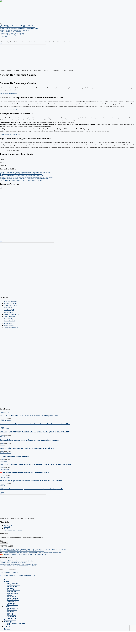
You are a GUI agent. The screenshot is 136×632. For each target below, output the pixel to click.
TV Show (16, 42)
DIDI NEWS (9, 325)
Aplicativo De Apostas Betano (8, 93)
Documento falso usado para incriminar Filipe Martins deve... (17, 27)
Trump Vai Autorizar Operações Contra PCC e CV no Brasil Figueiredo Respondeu (24, 178)
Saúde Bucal (11, 616)
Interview (10, 613)
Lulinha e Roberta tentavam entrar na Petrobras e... (14, 30)
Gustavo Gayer (12, 591)
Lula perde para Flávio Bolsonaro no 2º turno (13, 562)
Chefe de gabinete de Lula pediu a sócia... (12, 31)
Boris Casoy (9, 310)
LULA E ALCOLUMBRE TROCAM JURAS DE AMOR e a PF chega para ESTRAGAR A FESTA (35, 464)
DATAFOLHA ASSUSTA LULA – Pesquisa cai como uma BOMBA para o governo (29, 416)
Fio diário (10, 611)
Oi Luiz (9, 595)
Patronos (71, 42)
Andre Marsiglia (10, 301)
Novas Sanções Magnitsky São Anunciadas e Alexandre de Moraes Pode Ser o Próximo (25, 172)
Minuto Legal (11, 615)
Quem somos (37, 42)
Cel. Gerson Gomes (11, 314)
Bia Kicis (8, 307)
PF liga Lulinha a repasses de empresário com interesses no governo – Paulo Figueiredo (31, 489)
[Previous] (6, 24)
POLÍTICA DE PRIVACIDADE (16, 623)
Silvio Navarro (11, 601)
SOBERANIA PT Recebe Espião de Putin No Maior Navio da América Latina (22, 175)
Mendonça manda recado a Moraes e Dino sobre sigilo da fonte (18, 564)
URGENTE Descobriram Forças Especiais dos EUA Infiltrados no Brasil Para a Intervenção (26, 177)
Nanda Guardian (12, 593)
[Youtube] (3, 577)
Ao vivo (64, 42)
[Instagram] (2, 577)
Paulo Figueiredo (13, 600)
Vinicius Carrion (12, 605)
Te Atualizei (11, 603)
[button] (68, 158)
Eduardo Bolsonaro (11, 327)
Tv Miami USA (11, 618)
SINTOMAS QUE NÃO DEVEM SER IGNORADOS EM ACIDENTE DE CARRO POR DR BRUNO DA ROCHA (33, 549)
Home (3, 42)
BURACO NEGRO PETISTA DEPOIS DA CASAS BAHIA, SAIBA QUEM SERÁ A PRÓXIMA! (35, 432)
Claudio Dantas (9, 316)
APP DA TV (47, 42)
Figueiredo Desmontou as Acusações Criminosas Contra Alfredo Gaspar (21, 174)
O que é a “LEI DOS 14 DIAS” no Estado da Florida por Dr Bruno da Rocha (22, 551)
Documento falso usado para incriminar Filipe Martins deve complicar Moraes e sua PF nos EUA (35, 424)
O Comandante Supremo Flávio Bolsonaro (12, 33)
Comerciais (56, 42)
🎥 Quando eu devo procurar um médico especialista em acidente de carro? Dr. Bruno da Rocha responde (30, 552)
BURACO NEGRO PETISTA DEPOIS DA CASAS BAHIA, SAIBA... (20, 28)
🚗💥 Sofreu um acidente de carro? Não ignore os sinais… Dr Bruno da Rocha (23, 554)
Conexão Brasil (9, 321)
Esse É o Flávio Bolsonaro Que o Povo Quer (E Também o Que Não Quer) (21, 180)
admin (2, 419)
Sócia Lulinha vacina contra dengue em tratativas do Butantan (18, 565)
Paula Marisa (11, 596)
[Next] (8, 24)
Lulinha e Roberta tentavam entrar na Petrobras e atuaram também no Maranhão (29, 440)
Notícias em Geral (27, 42)
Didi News (10, 588)
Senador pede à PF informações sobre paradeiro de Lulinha (17, 561)
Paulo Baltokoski (12, 598)
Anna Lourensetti (10, 303)
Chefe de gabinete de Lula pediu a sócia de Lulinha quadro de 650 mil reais (27, 448)
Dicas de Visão (9, 323)
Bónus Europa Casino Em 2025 (9, 109)
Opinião (9, 42)
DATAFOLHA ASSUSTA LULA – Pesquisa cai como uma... (17, 25)
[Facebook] (0, 577)
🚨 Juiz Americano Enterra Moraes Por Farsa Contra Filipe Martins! (25, 472)
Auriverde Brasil (10, 305)
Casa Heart (8, 312)
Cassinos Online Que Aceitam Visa (10, 134)
